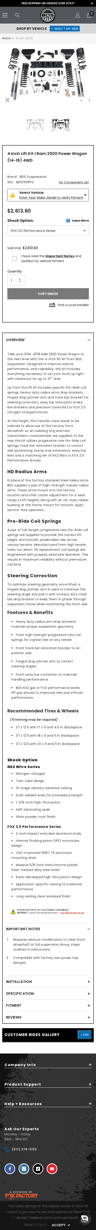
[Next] (89, 100)
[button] (84, 1218)
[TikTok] (38, 1168)
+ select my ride (64, 28)
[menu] (5, 15)
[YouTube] (52, 1168)
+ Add (84, 1034)
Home (6, 38)
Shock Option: (48, 220)
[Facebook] (9, 1168)
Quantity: (15, 271)
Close (92, 3)
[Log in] (77, 15)
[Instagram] (24, 1168)
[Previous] (81, 100)
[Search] (17, 15)
